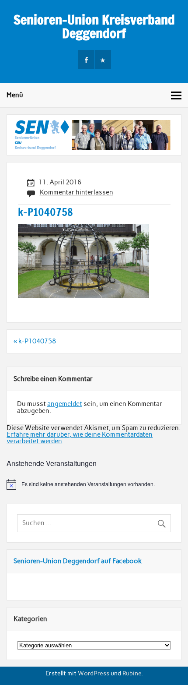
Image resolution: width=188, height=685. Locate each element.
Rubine (131, 673)
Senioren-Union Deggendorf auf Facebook (78, 561)
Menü (15, 95)
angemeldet (64, 404)
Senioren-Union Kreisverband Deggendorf (94, 26)
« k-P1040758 (35, 341)
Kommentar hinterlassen (76, 192)
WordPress (93, 673)
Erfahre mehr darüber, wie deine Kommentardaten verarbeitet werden (80, 438)
